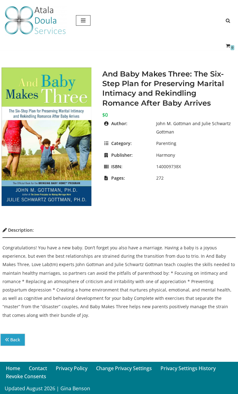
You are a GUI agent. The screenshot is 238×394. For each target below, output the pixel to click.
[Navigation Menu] (83, 20)
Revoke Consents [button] (26, 376)
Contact (38, 368)
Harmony (165, 155)
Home (13, 368)
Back (14, 340)
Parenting (166, 143)
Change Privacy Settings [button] (124, 368)
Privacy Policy (71, 368)
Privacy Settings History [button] (188, 368)
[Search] (228, 20)
